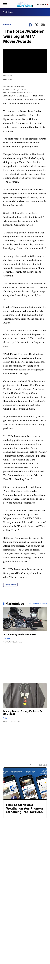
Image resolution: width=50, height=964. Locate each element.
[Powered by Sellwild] (43, 765)
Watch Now (42, 4)
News (7, 24)
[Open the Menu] (4, 4)
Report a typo (10, 585)
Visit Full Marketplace (37, 604)
